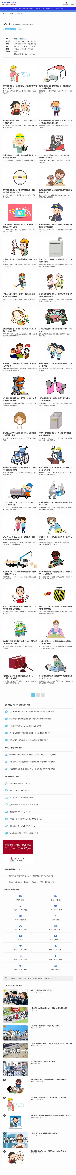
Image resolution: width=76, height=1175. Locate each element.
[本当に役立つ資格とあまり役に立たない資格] (8, 3)
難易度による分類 (10, 29)
